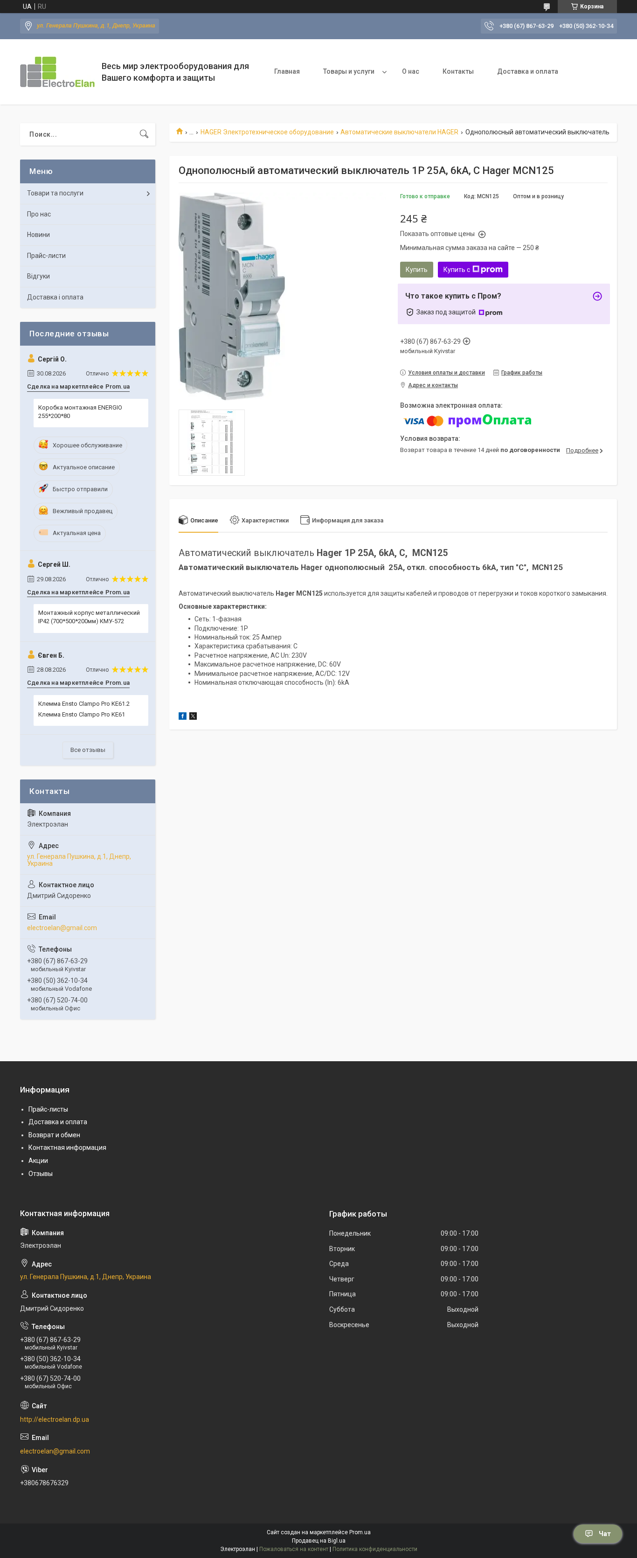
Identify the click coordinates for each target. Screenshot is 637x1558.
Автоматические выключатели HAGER (399, 132)
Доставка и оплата (527, 71)
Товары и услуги (348, 71)
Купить (417, 269)
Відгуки (38, 276)
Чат (605, 1533)
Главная (287, 71)
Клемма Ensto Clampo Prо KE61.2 (84, 703)
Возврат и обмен (54, 1135)
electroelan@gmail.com (62, 928)
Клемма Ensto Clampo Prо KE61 (81, 714)
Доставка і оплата (55, 297)
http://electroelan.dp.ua (54, 1419)
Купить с (456, 269)
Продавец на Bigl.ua (319, 1540)
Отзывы (40, 1173)
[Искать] (144, 134)
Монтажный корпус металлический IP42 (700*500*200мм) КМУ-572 (89, 617)
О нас (410, 71)
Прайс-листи (46, 255)
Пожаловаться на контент (293, 1549)
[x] (193, 717)
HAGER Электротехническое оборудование (267, 132)
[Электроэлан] (57, 71)
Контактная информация (67, 1147)
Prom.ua (360, 1532)
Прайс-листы (48, 1109)
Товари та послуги (55, 193)
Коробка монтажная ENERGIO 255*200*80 (80, 411)
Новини (38, 234)
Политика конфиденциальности (374, 1549)
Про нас (39, 214)
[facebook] (183, 717)
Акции (38, 1160)
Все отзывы (87, 749)
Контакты (458, 71)
